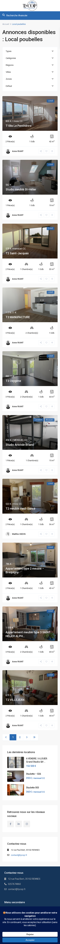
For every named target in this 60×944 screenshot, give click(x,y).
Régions (9, 65)
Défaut (9, 86)
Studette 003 (32, 787)
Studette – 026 (33, 774)
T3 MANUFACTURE (18, 317)
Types (8, 51)
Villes (8, 72)
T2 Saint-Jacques (17, 253)
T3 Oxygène (13, 381)
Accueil (5, 24)
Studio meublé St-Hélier (21, 189)
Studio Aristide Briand (20, 444)
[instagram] (27, 824)
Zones (9, 79)
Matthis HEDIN (18, 534)
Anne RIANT (18, 151)
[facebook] (10, 824)
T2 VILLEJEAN (15, 699)
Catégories (11, 58)
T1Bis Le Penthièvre (19, 125)
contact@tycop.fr (19, 855)
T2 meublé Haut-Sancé (20, 508)
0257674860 (14, 884)
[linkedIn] (18, 824)
